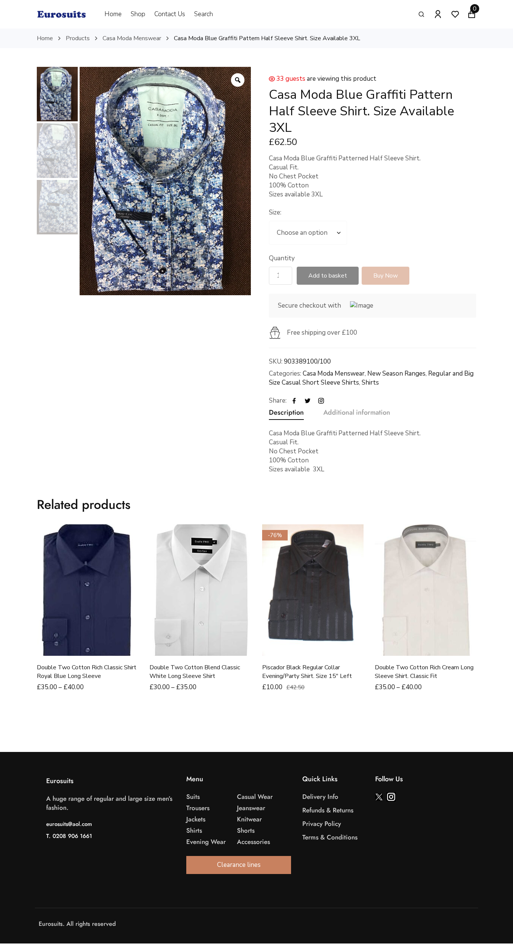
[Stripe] (277, 924)
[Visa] (262, 924)
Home (45, 38)
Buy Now (385, 276)
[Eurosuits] (61, 14)
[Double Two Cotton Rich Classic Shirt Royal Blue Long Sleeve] (87, 590)
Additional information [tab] (356, 412)
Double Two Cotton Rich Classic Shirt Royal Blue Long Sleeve (86, 671)
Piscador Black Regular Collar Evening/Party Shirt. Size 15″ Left (307, 671)
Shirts (370, 382)
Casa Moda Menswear (132, 38)
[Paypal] (285, 924)
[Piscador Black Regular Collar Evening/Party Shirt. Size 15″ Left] (313, 590)
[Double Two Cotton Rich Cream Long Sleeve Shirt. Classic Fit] (425, 590)
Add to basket (327, 276)
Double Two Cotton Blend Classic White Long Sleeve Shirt (194, 671)
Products (78, 38)
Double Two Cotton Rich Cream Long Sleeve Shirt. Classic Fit (424, 671)
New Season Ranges (396, 373)
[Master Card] (270, 924)
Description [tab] (286, 412)
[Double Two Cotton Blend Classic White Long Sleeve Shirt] (200, 590)
